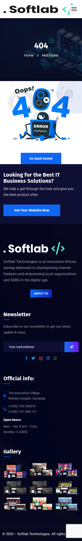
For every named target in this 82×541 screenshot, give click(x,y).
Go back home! (41, 158)
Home (28, 55)
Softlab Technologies (33, 534)
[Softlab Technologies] (41, 9)
